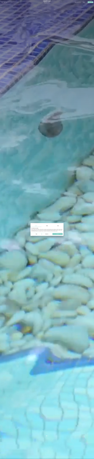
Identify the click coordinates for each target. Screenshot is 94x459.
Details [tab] (47, 225)
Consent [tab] (36, 225)
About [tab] (58, 225)
